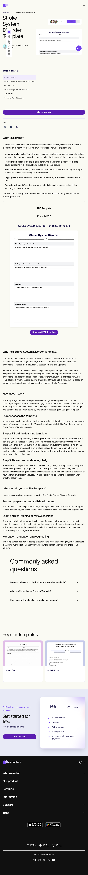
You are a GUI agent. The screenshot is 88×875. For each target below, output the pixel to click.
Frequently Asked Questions (14, 98)
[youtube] (53, 859)
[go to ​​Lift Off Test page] (23, 653)
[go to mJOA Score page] (65, 653)
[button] (83, 5)
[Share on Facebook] (11, 127)
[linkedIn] (44, 859)
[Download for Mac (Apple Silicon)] (35, 824)
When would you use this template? (16, 90)
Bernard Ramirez (17, 45)
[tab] (44, 208)
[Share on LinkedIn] (5, 127)
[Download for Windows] (53, 824)
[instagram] (39, 859)
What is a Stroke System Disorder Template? (19, 81)
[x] (48, 859)
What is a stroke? (10, 77)
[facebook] (34, 859)
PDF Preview (8, 94)
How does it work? (10, 86)
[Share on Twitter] (17, 127)
